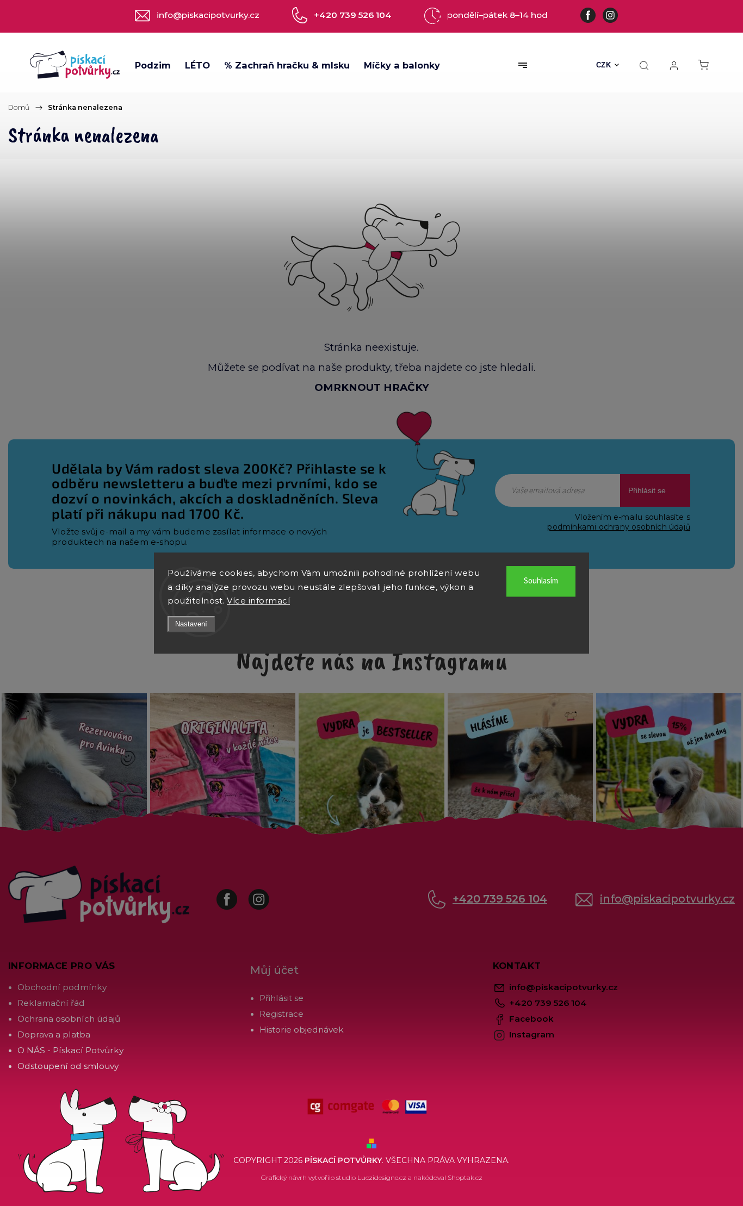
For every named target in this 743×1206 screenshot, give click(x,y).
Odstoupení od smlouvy (68, 1066)
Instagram (266, 894)
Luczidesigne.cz (381, 1177)
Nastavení (191, 624)
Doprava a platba (53, 1034)
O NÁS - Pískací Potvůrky (70, 1050)
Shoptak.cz (465, 1177)
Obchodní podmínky (62, 987)
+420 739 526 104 (500, 898)
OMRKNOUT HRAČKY (371, 387)
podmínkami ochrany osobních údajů (618, 527)
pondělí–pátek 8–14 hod (497, 15)
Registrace (281, 1014)
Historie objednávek (301, 1029)
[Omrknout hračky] (371, 256)
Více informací (258, 600)
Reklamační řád (51, 1003)
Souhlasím (541, 581)
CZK (603, 65)
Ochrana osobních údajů (68, 1019)
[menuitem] (153, 65)
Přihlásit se (647, 490)
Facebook (235, 894)
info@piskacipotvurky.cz (667, 898)
